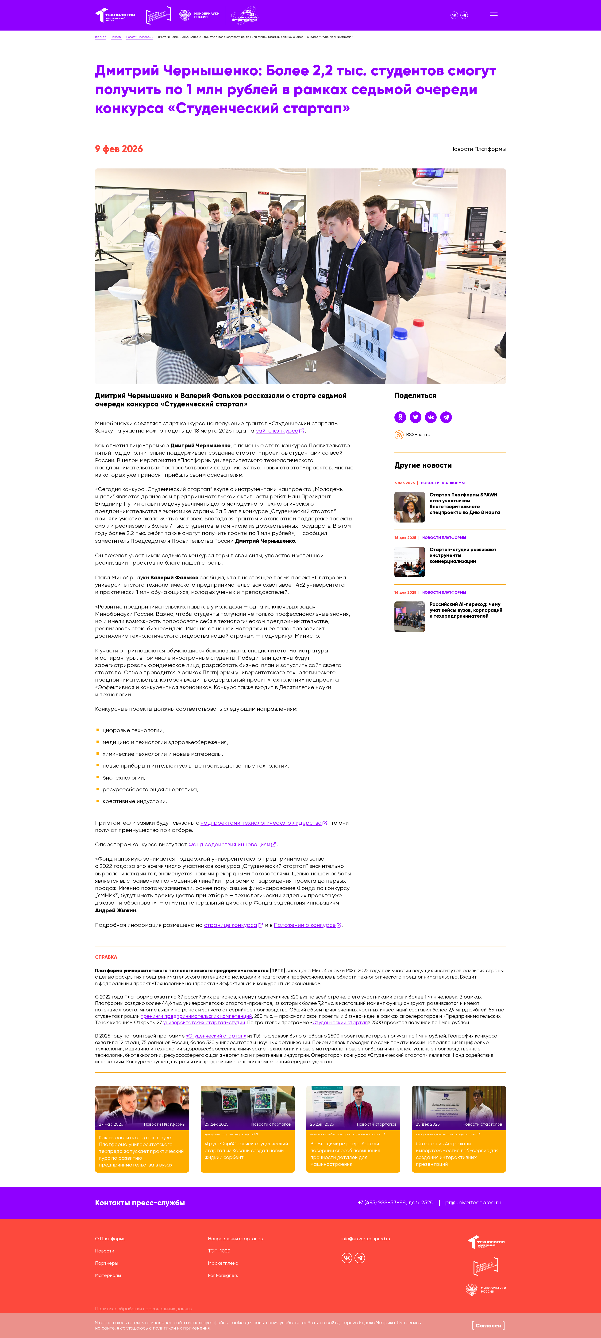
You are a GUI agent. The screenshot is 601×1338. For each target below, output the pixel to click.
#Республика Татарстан (219, 1134)
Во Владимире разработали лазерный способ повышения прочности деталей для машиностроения (345, 1154)
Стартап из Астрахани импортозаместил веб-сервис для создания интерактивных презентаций (457, 1154)
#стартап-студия (466, 1134)
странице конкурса (230, 925)
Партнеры (106, 1263)
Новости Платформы (443, 483)
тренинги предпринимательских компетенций (196, 1016)
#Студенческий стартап (367, 1134)
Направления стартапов (235, 1239)
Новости (104, 1251)
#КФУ (237, 1134)
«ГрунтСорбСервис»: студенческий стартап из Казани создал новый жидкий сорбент (246, 1151)
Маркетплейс (223, 1263)
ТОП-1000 (219, 1251)
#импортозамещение (429, 1134)
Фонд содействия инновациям (229, 844)
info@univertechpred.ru (366, 1239)
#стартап (247, 1134)
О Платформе (110, 1239)
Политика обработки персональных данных (144, 1309)
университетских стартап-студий (204, 1022)
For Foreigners (223, 1275)
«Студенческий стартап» (216, 1036)
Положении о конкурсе (305, 925)
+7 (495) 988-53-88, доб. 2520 (396, 1202)
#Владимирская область (324, 1134)
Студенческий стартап (340, 1022)
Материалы (108, 1275)
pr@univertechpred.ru (473, 1202)
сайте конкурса (277, 431)
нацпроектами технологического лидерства (261, 823)
